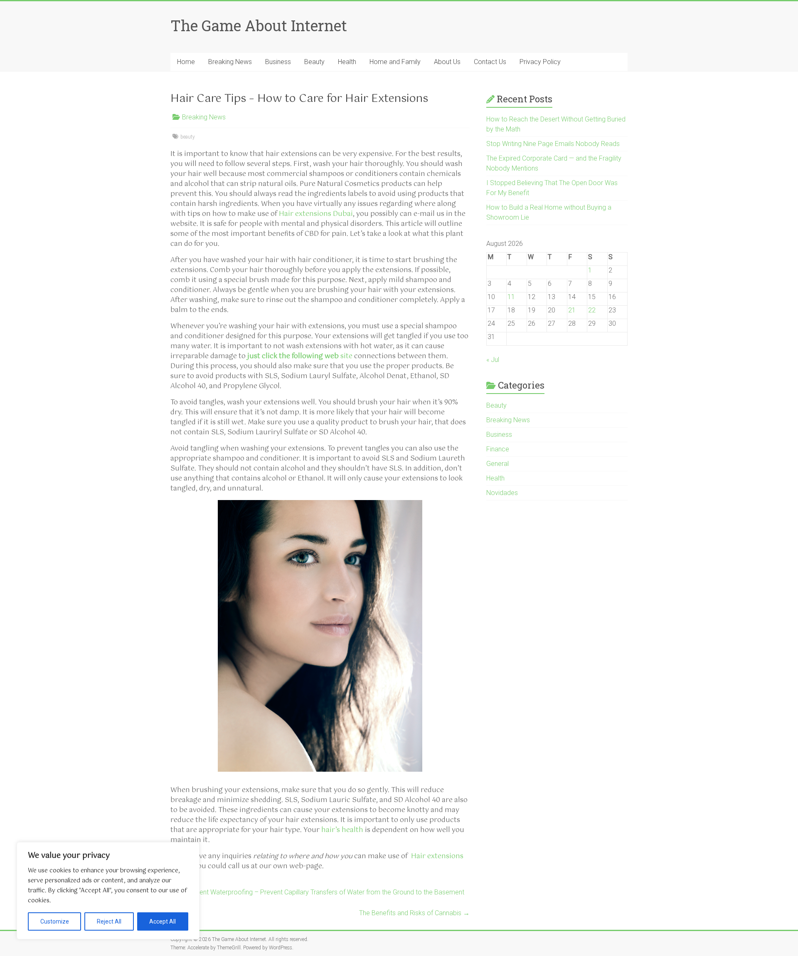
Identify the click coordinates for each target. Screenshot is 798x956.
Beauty (314, 62)
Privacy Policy (540, 62)
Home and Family (395, 62)
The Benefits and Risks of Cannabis (414, 913)
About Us (447, 62)
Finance (497, 449)
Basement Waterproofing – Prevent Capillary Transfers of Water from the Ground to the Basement (317, 892)
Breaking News (230, 62)
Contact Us (490, 62)
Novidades (502, 493)
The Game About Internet (258, 25)
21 (572, 310)
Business (278, 62)
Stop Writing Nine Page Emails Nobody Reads (553, 144)
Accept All (162, 921)
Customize (54, 921)
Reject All (109, 921)
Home (186, 62)
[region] (108, 890)
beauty (187, 137)
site (299, 356)
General (497, 464)
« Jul (492, 360)
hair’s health (342, 830)
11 (511, 297)
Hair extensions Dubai (316, 214)
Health (347, 62)
